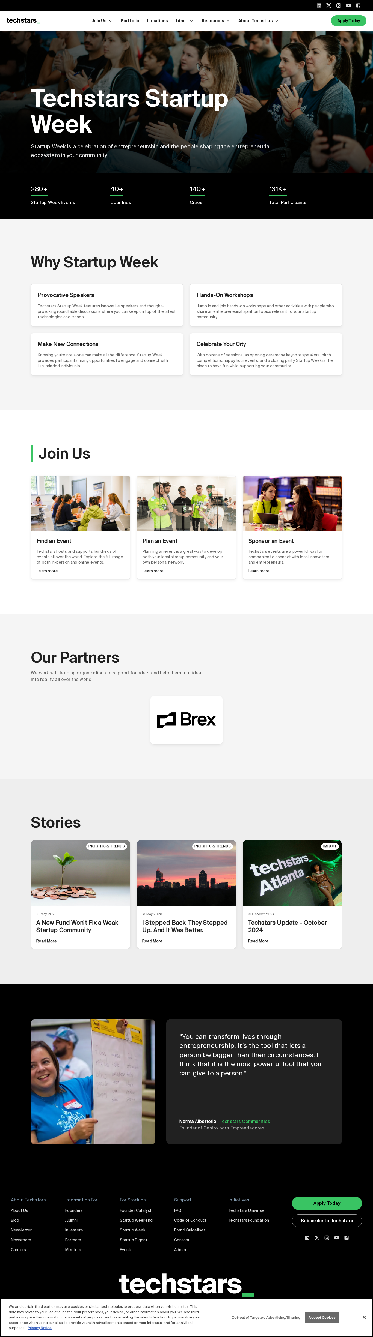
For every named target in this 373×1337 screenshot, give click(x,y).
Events (126, 1249)
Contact (182, 1239)
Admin (180, 1249)
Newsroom (21, 1239)
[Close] (364, 1317)
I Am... (182, 20)
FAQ (177, 1210)
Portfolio (130, 20)
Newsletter (21, 1230)
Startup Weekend (136, 1220)
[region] (186, 1318)
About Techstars (255, 20)
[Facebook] (358, 5)
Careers (18, 1249)
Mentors (73, 1249)
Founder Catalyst (136, 1210)
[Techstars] (23, 21)
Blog (15, 1220)
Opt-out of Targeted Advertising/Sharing (266, 1317)
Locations (157, 20)
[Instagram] (338, 5)
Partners (73, 1239)
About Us (19, 1210)
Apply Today (349, 20)
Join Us (98, 20)
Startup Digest (133, 1239)
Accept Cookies (322, 1317)
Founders (74, 1210)
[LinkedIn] (319, 5)
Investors (74, 1230)
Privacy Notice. (40, 1328)
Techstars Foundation (249, 1220)
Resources (213, 20)
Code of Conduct (190, 1220)
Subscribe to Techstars (327, 1221)
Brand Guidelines (190, 1230)
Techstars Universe (247, 1210)
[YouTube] (348, 5)
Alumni (71, 1220)
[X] (329, 5)
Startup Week (133, 1230)
